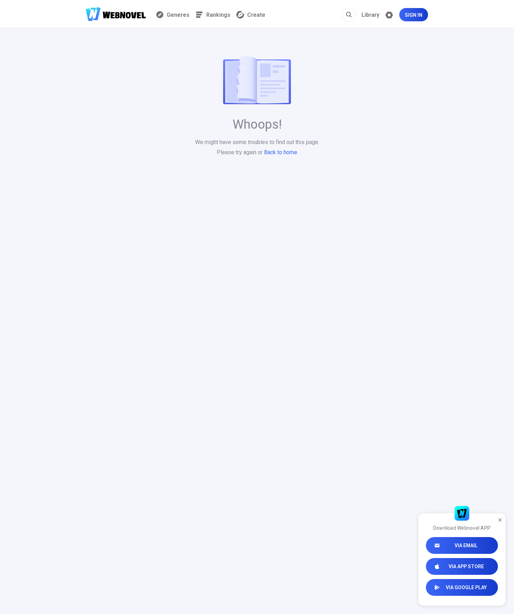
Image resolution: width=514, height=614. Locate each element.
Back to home (280, 152)
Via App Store (466, 566)
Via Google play (466, 587)
